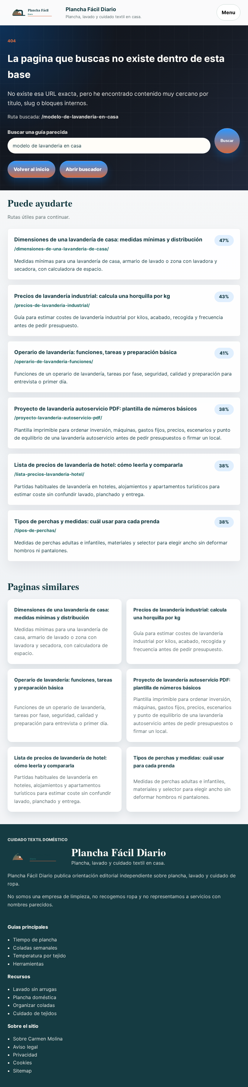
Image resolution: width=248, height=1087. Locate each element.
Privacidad (25, 1055)
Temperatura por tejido (39, 956)
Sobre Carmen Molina (38, 1039)
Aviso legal (25, 1047)
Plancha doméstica (34, 997)
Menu (228, 12)
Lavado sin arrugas (35, 989)
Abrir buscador (84, 169)
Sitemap (22, 1071)
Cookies (22, 1063)
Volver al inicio (31, 169)
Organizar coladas (34, 1005)
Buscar (226, 140)
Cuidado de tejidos (35, 1013)
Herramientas (28, 964)
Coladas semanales (35, 948)
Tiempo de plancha (35, 940)
